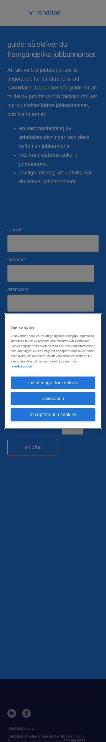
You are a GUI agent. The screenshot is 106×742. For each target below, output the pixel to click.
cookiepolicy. (22, 366)
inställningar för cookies (53, 382)
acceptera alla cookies (53, 414)
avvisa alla (53, 398)
